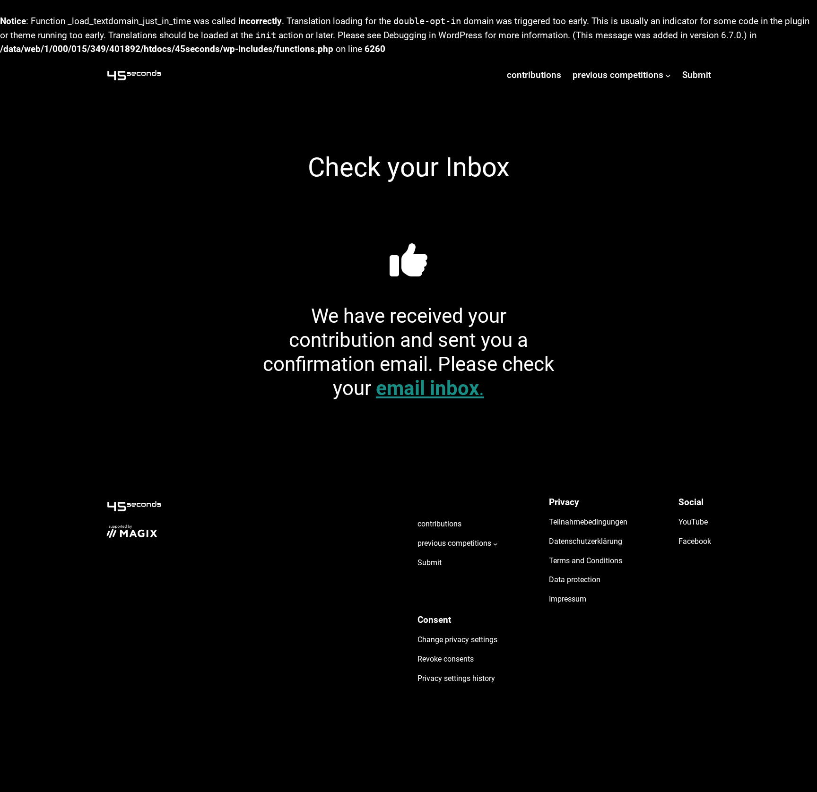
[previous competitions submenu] (668, 75)
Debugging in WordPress (432, 35)
